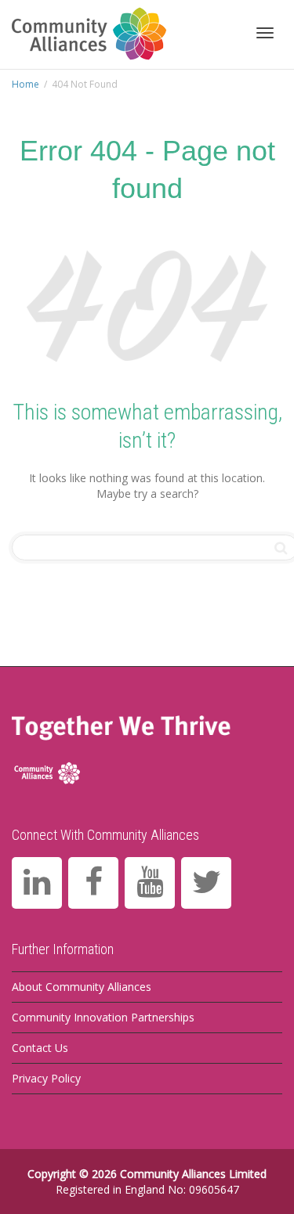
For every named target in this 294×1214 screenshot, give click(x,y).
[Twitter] (206, 883)
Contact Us (40, 1047)
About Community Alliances (81, 986)
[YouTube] (150, 883)
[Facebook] (93, 883)
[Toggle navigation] (265, 33)
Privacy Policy (46, 1078)
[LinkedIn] (37, 883)
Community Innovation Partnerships (103, 1017)
